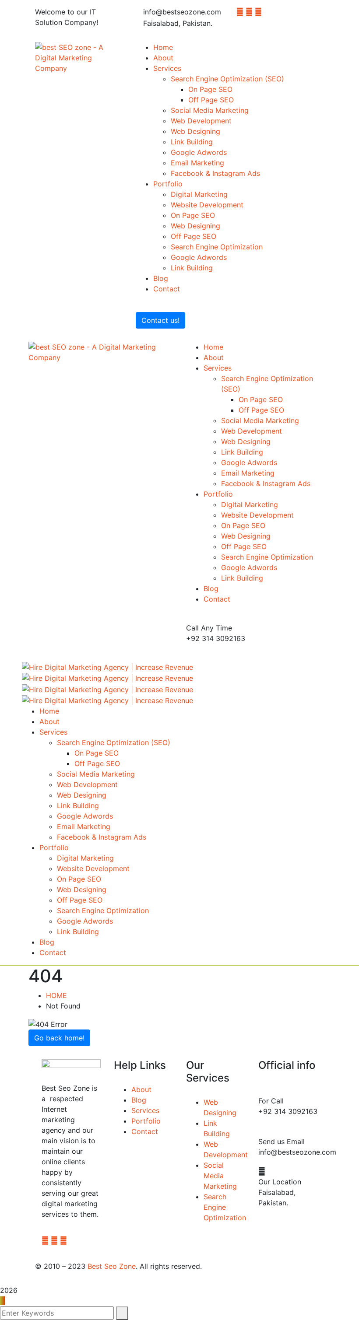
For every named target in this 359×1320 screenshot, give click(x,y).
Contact (144, 1131)
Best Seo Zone (112, 1266)
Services (145, 1110)
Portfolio (146, 1121)
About (141, 1089)
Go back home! (59, 1037)
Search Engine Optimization (225, 1207)
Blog (138, 1100)
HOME (56, 995)
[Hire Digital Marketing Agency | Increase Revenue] (107, 666)
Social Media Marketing (220, 1175)
